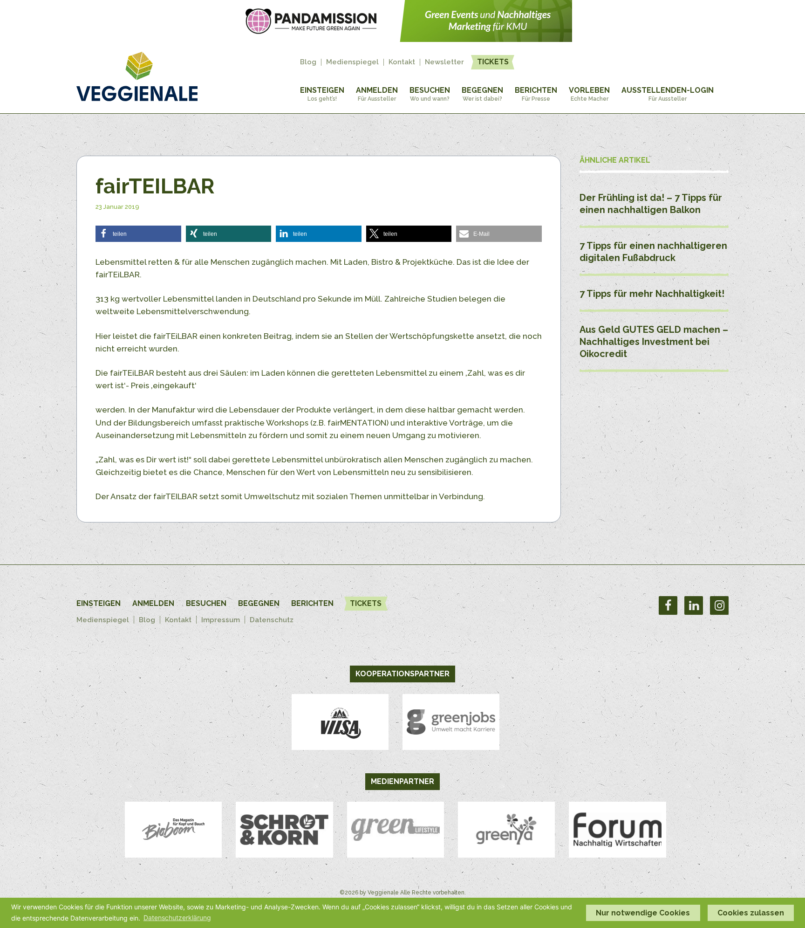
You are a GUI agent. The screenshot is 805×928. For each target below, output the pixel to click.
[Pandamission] (402, 39)
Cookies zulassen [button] (750, 912)
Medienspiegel (352, 62)
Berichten (536, 94)
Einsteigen (322, 94)
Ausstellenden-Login (667, 94)
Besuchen (429, 94)
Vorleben (589, 94)
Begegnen (482, 94)
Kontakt (402, 62)
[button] (138, 234)
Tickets (493, 61)
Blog (308, 62)
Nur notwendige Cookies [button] (643, 912)
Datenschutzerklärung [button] (177, 917)
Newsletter (444, 62)
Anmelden (377, 94)
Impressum (220, 620)
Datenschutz (271, 620)
